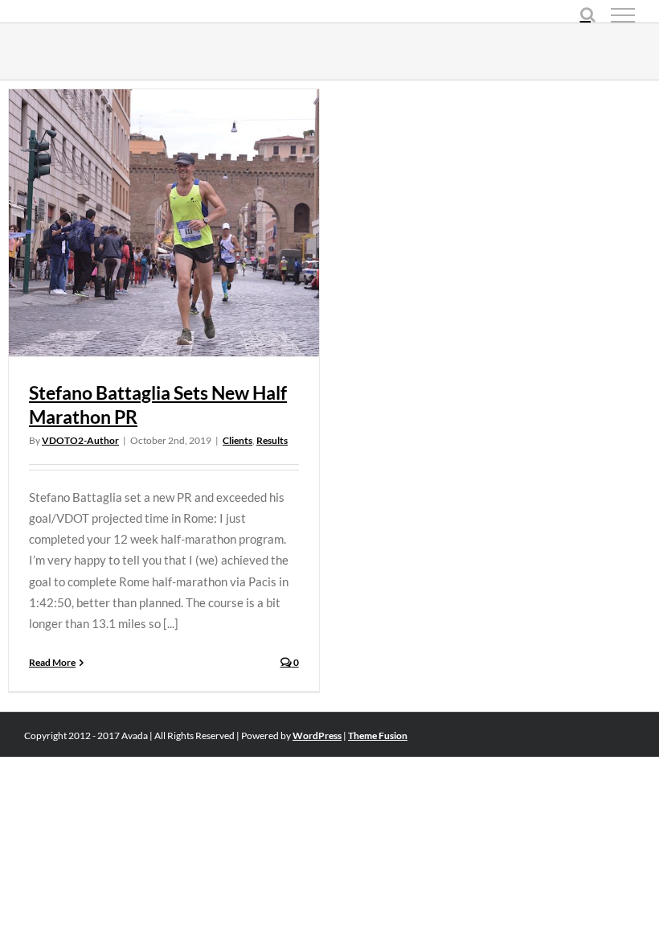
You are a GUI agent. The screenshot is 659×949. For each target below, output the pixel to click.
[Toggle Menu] (623, 15)
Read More (52, 662)
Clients (237, 440)
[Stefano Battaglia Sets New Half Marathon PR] (164, 222)
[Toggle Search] (588, 14)
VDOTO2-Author (80, 440)
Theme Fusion (377, 735)
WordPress (317, 735)
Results (272, 440)
